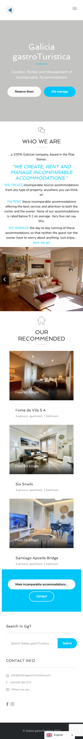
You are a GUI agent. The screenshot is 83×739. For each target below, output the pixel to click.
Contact (41, 596)
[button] (4, 279)
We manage (59, 91)
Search (67, 643)
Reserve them (24, 91)
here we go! (41, 242)
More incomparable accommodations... (41, 584)
